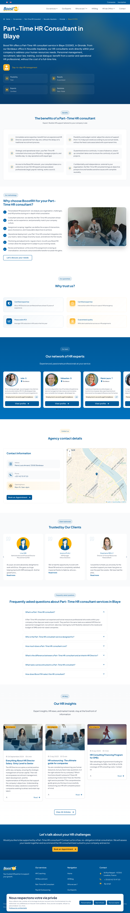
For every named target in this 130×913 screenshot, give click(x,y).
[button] (56, 409)
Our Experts (71, 890)
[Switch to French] (7, 2)
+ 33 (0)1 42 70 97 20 (112, 879)
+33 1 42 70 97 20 (21, 476)
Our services (40, 867)
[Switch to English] (11, 2)
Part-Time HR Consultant (44, 884)
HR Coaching (40, 873)
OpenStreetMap (116, 502)
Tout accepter (114, 903)
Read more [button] (11, 575)
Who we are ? (72, 884)
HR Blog (70, 879)
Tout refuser (99, 903)
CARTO (124, 502)
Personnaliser (86, 903)
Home (69, 873)
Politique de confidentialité (18, 908)
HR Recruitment (41, 879)
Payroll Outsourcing (42, 890)
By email (107, 884)
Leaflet (109, 502)
